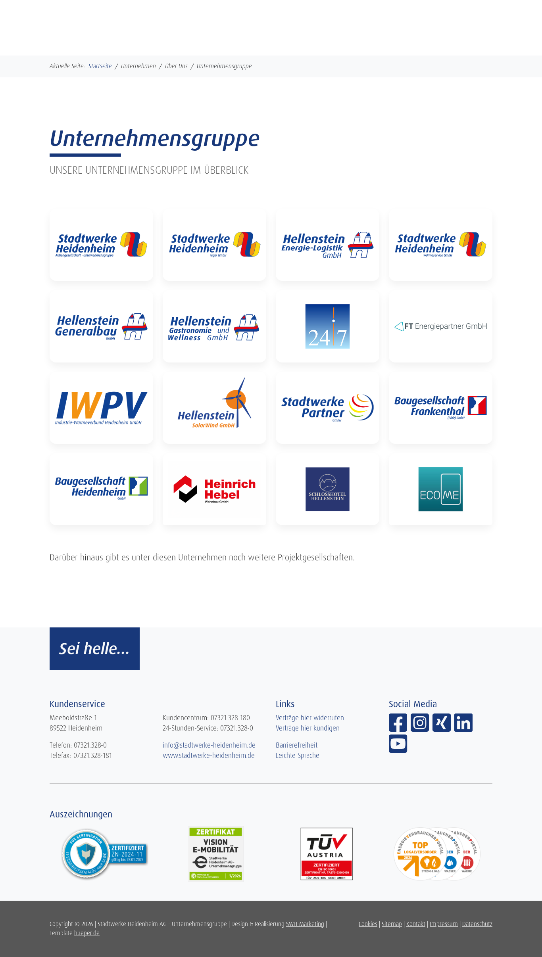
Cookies (368, 924)
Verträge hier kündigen (308, 728)
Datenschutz (477, 924)
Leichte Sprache (297, 755)
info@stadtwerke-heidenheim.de (209, 745)
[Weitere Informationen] (101, 245)
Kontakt (415, 924)
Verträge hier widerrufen (310, 717)
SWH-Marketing (305, 924)
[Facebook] (400, 728)
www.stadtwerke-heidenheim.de (209, 755)
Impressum (444, 924)
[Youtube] (399, 749)
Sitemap (392, 924)
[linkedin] (464, 728)
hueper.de (87, 933)
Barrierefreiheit (296, 745)
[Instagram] (421, 728)
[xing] (443, 728)
